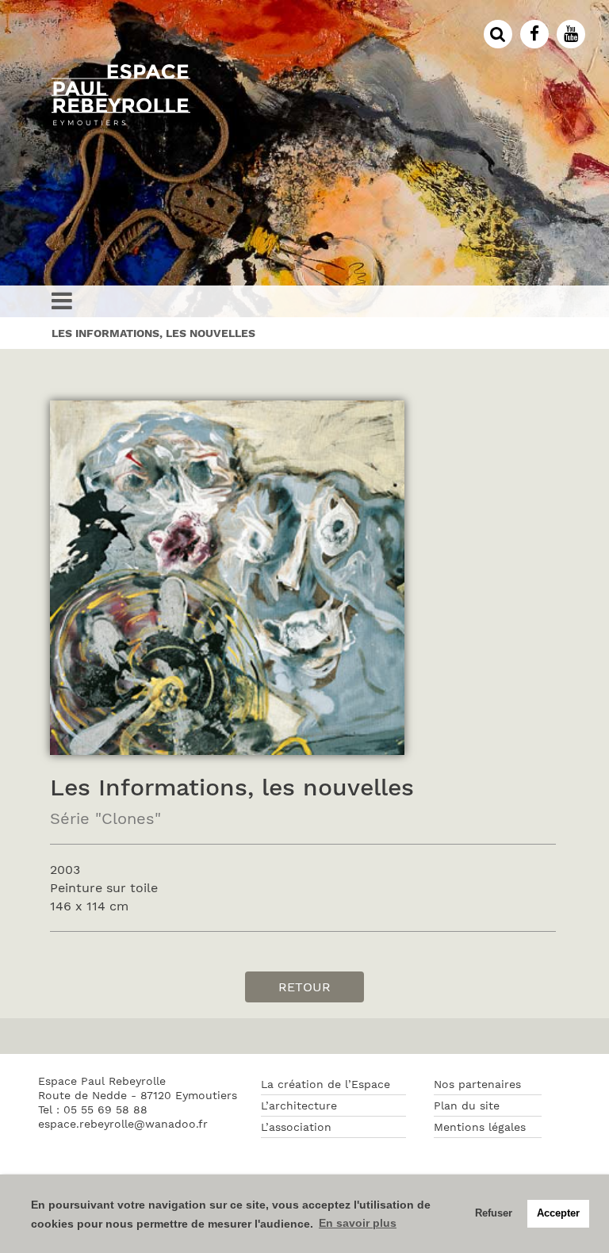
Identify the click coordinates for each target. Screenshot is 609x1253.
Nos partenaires (477, 1084)
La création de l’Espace (325, 1084)
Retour (304, 986)
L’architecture (299, 1105)
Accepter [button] (558, 1213)
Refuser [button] (493, 1213)
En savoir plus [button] (357, 1223)
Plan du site (467, 1105)
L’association (296, 1127)
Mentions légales (480, 1127)
